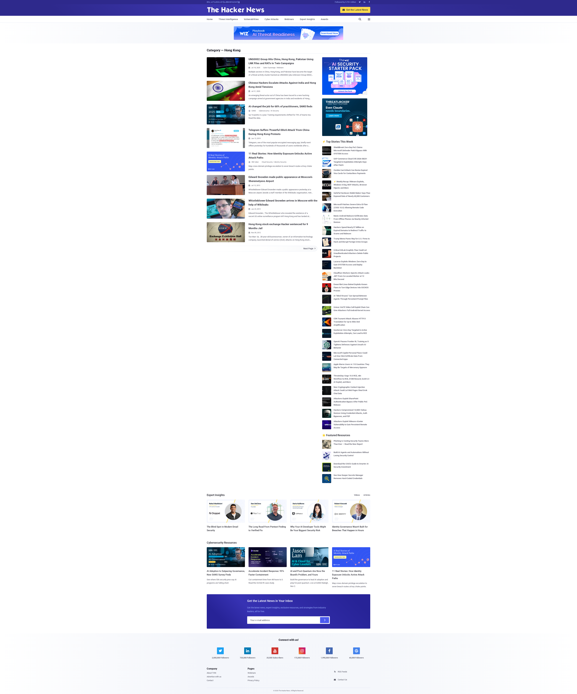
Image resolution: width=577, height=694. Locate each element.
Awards (324, 19)
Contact (210, 680)
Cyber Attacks (271, 19)
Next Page (309, 248)
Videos (357, 495)
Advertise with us (214, 677)
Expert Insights (307, 19)
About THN (211, 673)
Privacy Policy (253, 680)
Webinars (289, 19)
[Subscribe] (324, 620)
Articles (366, 495)
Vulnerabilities (251, 19)
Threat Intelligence (228, 19)
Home (210, 19)
